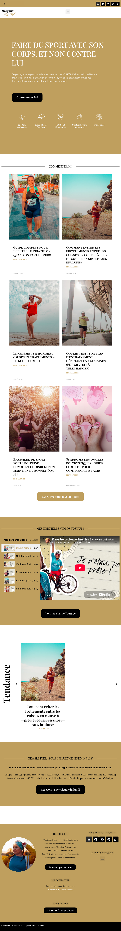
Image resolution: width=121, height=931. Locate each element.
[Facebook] (103, 4)
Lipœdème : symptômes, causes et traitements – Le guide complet (34, 357)
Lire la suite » (20, 259)
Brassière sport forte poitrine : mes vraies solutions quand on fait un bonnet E (23, 572)
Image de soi (99, 125)
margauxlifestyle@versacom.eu (60, 889)
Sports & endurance (22, 126)
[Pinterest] (113, 4)
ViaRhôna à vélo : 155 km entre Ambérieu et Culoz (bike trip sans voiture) (23, 564)
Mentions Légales (35, 925)
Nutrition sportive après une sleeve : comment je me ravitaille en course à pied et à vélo (23, 556)
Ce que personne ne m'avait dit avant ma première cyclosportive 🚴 (23, 548)
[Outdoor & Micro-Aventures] (80, 116)
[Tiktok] (117, 4)
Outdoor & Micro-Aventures (80, 126)
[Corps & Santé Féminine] (41, 116)
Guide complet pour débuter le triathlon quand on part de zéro (32, 251)
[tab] (20, 548)
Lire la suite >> (43, 724)
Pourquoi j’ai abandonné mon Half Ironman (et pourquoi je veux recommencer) (23, 580)
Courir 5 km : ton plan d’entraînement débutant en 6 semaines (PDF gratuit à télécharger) (86, 360)
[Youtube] (108, 4)
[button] (68, 11)
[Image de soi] (99, 116)
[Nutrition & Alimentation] (60, 116)
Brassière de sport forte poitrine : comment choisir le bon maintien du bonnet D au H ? (34, 466)
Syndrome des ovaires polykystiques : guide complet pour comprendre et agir (84, 465)
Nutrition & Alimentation (60, 126)
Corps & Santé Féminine (41, 126)
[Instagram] (98, 4)
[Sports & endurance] (22, 116)
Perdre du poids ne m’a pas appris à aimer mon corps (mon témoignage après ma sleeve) (23, 588)
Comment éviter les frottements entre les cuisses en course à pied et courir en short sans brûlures (86, 254)
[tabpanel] (80, 568)
